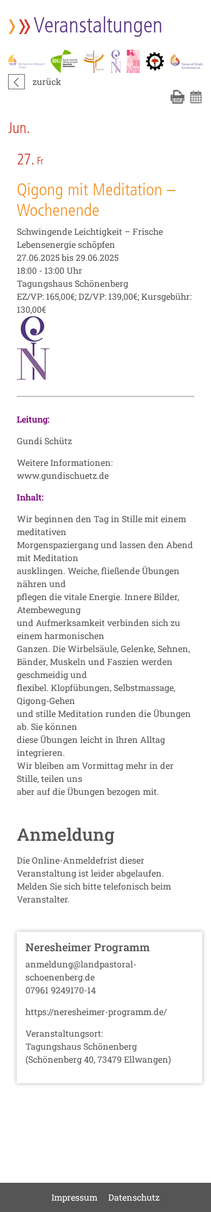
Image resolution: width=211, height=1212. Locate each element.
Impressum (74, 1197)
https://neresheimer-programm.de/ (96, 1011)
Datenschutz (134, 1197)
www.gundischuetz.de (63, 475)
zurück (46, 81)
